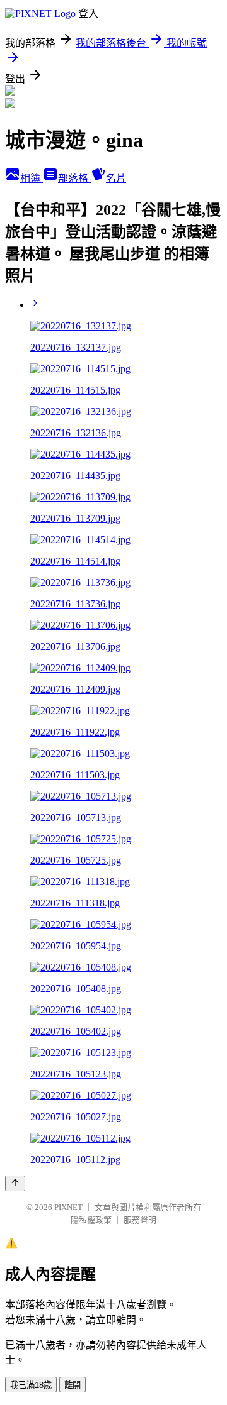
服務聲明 (140, 1220)
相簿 (31, 178)
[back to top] (15, 1183)
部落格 (74, 178)
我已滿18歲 (31, 1385)
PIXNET (68, 1207)
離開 (72, 1385)
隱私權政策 (91, 1220)
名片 (116, 178)
